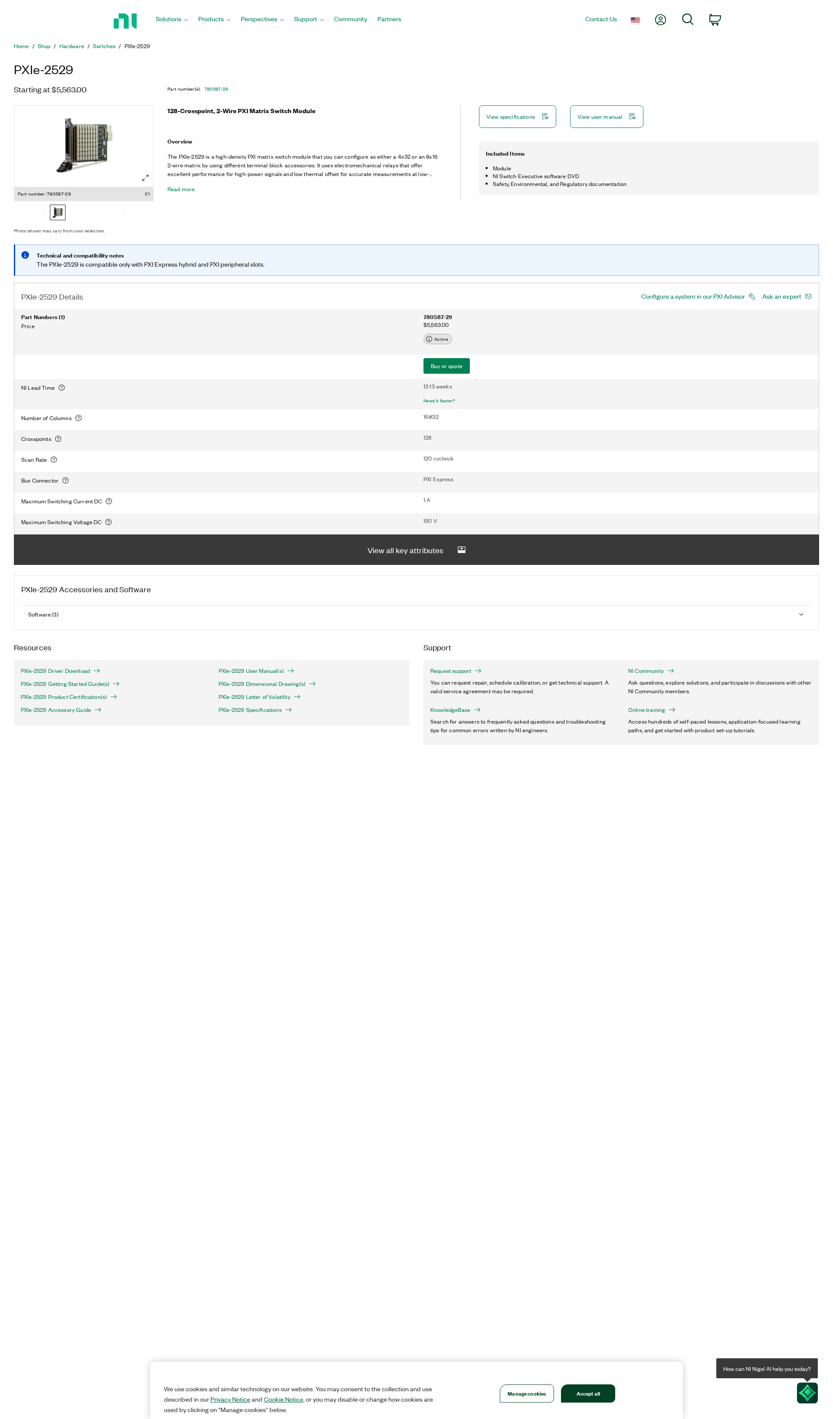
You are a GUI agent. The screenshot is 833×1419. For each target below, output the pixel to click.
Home (21, 46)
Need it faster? (439, 400)
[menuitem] (172, 21)
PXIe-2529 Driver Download (55, 671)
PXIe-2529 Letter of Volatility (254, 697)
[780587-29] (58, 213)
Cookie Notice (283, 1399)
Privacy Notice (230, 1399)
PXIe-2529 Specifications (250, 710)
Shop (44, 46)
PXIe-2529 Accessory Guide (56, 710)
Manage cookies (527, 1393)
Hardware (71, 46)
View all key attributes (405, 550)
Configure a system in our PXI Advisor (693, 296)
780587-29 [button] (216, 88)
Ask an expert (781, 296)
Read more (181, 189)
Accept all (588, 1393)
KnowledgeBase (450, 710)
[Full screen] (145, 178)
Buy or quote (446, 366)
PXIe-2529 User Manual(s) (251, 671)
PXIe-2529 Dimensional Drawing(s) (262, 684)
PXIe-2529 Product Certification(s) (64, 697)
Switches (104, 46)
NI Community (646, 671)
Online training (646, 710)
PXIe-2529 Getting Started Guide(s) (65, 684)
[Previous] (42, 213)
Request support (450, 671)
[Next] (124, 213)
